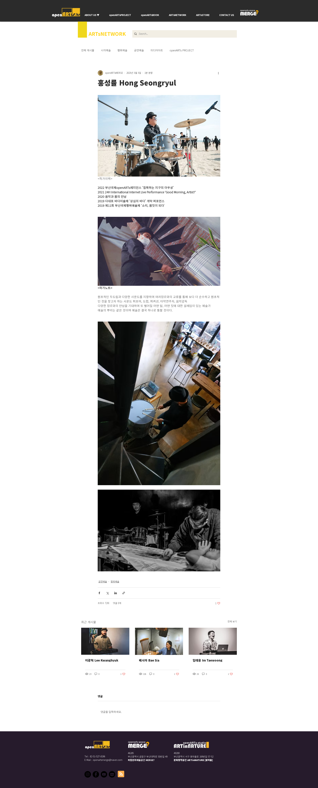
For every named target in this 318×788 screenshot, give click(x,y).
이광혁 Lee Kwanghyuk (101, 660)
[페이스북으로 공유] (99, 593)
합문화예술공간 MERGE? (142, 760)
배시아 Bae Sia (149, 660)
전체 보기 (232, 621)
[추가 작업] (218, 73)
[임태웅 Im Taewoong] (213, 641)
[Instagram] (87, 774)
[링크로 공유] (123, 593)
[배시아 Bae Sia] (159, 641)
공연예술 (139, 50)
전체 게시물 (87, 50)
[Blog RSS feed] (121, 774)
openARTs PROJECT (182, 50)
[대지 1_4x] (112, 774)
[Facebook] (96, 774)
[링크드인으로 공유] (115, 593)
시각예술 (106, 50)
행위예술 (122, 50)
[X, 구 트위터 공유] (107, 593)
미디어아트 (157, 50)
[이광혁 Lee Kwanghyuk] (105, 641)
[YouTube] (104, 774)
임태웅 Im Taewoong (207, 660)
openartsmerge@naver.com (107, 760)
